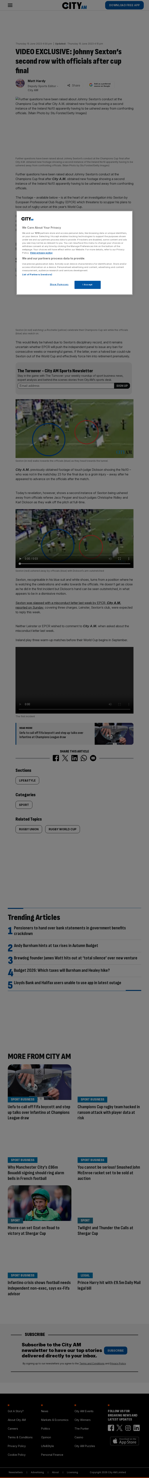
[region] (74, 253)
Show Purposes (59, 284)
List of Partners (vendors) (37, 274)
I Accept (88, 284)
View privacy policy (41, 253)
